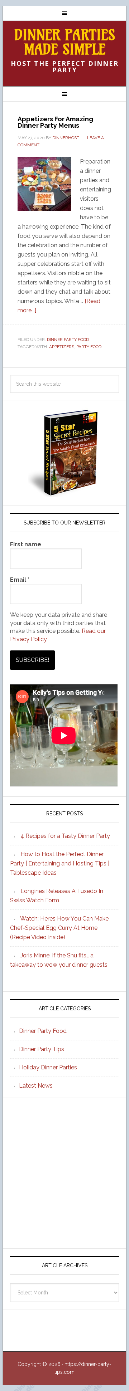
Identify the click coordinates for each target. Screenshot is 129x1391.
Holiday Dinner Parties (48, 1067)
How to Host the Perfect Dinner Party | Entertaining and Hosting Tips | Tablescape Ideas (59, 863)
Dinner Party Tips (41, 1049)
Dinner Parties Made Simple (64, 42)
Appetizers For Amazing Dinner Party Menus (55, 122)
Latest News (36, 1085)
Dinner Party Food (68, 339)
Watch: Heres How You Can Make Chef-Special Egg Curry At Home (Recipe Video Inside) (59, 928)
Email (19, 579)
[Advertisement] (64, 1173)
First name (25, 544)
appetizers (61, 346)
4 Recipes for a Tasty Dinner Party (65, 836)
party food (88, 346)
